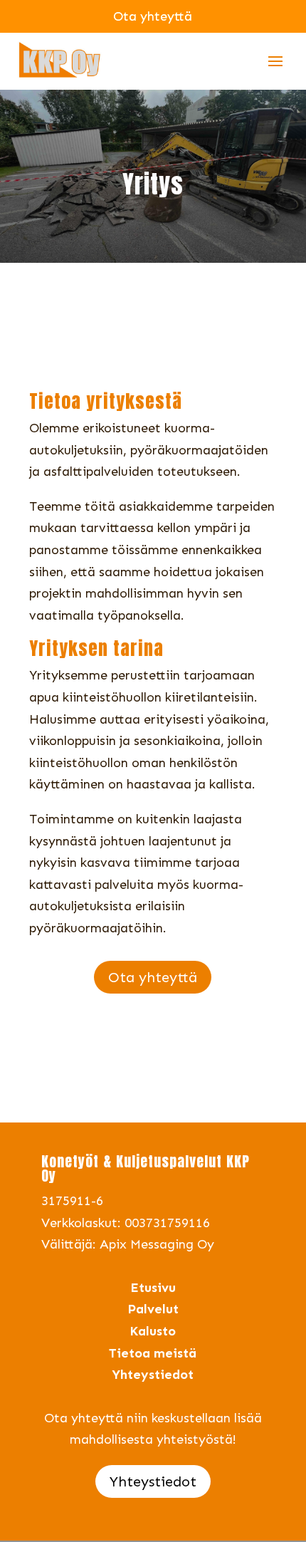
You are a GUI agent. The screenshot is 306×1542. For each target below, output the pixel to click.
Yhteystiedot (153, 1481)
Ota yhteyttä (152, 977)
